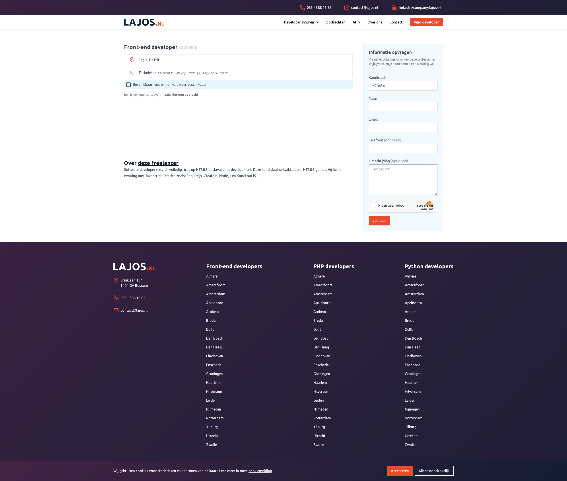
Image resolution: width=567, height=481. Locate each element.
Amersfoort (215, 285)
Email (373, 119)
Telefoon (385, 140)
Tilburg (212, 427)
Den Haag (214, 347)
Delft (210, 329)
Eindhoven (214, 356)
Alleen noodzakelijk (434, 471)
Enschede (213, 365)
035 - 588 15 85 (132, 298)
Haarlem (213, 383)
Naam (373, 98)
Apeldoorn (214, 303)
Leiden (211, 400)
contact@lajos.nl (134, 310)
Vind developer (426, 22)
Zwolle (211, 445)
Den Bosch (214, 338)
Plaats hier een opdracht (179, 94)
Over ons (374, 22)
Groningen (214, 374)
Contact (396, 22)
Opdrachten (336, 22)
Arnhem (212, 312)
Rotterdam (215, 418)
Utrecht (212, 436)
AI (354, 22)
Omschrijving (388, 161)
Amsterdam (215, 294)
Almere (211, 276)
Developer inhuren (299, 22)
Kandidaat (377, 78)
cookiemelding (260, 471)
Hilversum (214, 391)
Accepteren (400, 471)
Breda (211, 321)
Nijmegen (213, 409)
